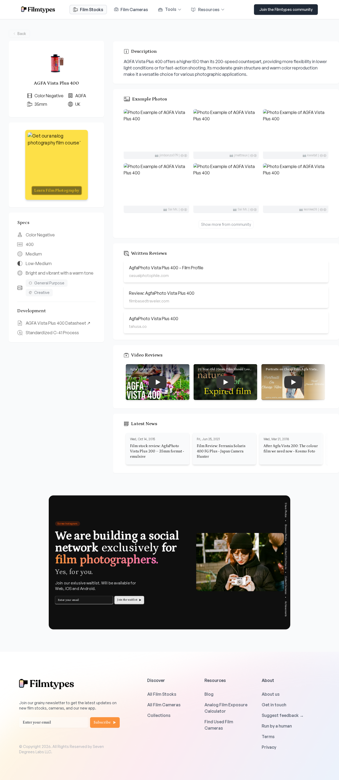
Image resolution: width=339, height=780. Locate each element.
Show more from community (226, 224)
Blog (208, 694)
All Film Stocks (161, 694)
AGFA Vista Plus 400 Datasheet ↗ (58, 323)
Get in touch (274, 704)
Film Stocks (91, 9)
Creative (42, 292)
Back (21, 33)
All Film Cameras (164, 704)
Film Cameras (134, 9)
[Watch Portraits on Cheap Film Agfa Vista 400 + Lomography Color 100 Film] (293, 382)
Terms (268, 736)
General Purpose (49, 283)
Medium (34, 254)
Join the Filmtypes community (286, 9)
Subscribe (102, 722)
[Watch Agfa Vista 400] (158, 382)
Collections (159, 715)
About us (271, 694)
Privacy (269, 747)
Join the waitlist (127, 599)
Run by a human (277, 726)
